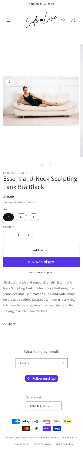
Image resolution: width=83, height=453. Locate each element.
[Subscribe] (62, 363)
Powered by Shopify (47, 437)
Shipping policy (64, 443)
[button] (8, 20)
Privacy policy (22, 443)
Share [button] (11, 324)
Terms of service (43, 443)
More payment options (42, 272)
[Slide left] (32, 165)
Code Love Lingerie (25, 437)
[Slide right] (51, 165)
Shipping (7, 202)
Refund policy (69, 437)
